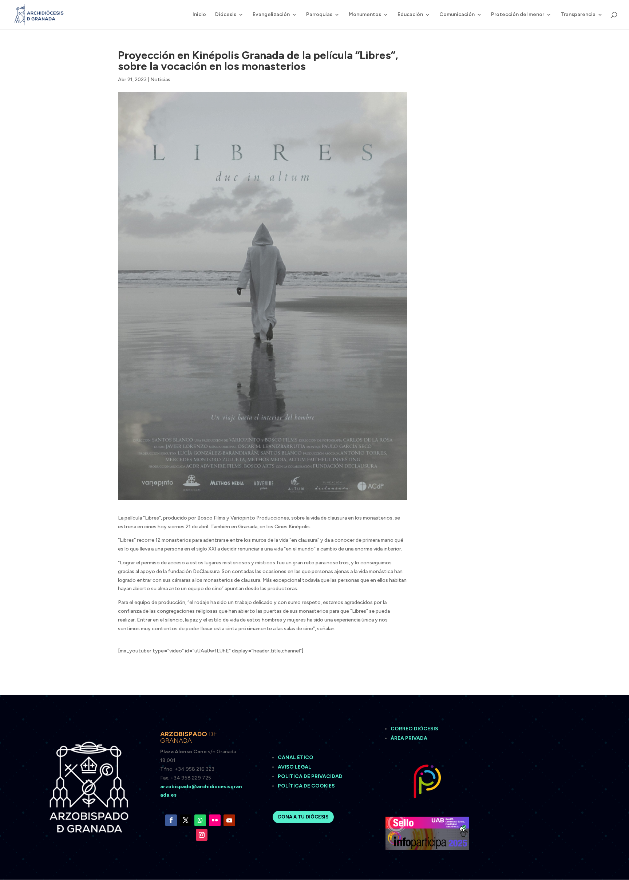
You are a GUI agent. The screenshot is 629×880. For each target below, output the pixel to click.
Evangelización (271, 14)
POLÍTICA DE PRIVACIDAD (310, 776)
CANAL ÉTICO (296, 757)
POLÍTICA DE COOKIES (306, 786)
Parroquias (319, 14)
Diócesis (225, 14)
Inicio (199, 14)
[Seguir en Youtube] (229, 820)
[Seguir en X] (185, 820)
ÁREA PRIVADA (409, 738)
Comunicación (457, 14)
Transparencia (578, 14)
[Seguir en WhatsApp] (200, 820)
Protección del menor (517, 14)
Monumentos (365, 14)
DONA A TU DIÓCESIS (303, 817)
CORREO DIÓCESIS (414, 729)
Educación (410, 14)
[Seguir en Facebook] (171, 820)
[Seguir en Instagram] (201, 835)
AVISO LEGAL (295, 767)
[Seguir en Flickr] (215, 820)
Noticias (160, 79)
